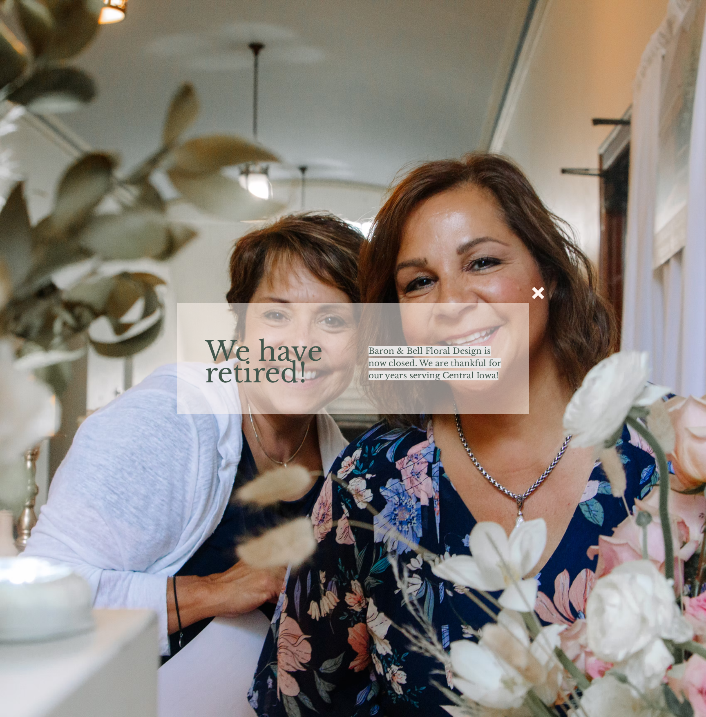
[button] (538, 293)
